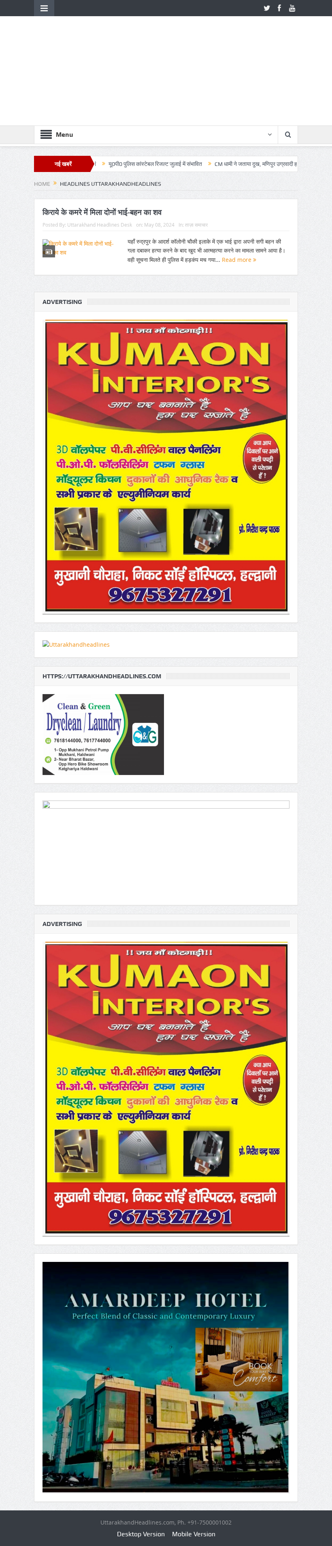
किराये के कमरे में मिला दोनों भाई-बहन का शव (102, 212)
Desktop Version (141, 1534)
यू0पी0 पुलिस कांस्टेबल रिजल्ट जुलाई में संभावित (99, 164)
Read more (237, 259)
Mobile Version (193, 1534)
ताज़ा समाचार (196, 224)
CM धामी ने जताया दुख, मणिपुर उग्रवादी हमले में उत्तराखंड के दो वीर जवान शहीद (236, 164)
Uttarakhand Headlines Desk (99, 224)
